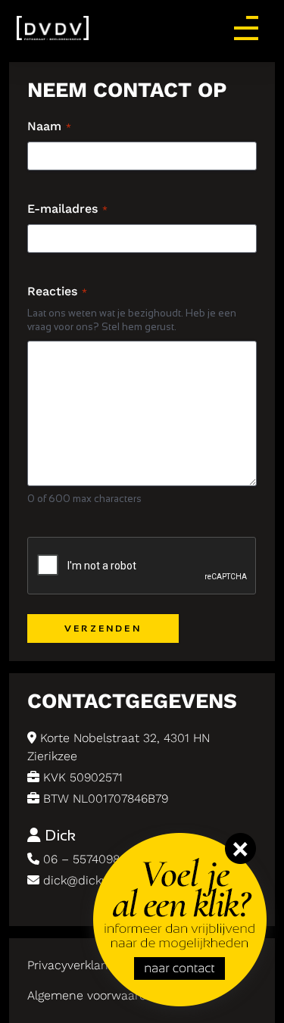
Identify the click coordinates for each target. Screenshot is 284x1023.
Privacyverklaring (74, 965)
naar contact (142, 857)
